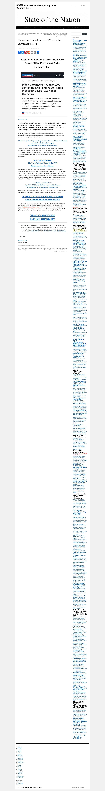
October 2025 (20, 761)
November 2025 (21, 759)
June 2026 (19, 749)
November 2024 (21, 776)
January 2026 (20, 756)
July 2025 (19, 765)
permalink (43, 245)
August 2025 (20, 763)
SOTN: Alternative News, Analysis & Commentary (36, 7)
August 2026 (20, 747)
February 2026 (20, 755)
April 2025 (20, 769)
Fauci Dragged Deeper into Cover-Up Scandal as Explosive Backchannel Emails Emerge (80, 533)
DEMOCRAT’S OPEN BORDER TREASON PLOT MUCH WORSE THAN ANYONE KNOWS (42, 198)
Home (19, 28)
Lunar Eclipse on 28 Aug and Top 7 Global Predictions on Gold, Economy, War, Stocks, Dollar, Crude (80, 192)
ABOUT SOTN (25, 28)
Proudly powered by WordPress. (79, 787)
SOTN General (20, 781)
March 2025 (20, 770)
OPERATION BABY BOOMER (72, 28)
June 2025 (19, 766)
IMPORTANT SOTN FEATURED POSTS (47, 28)
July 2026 (19, 748)
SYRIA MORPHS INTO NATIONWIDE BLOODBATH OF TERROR (48, 231)
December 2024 (20, 774)
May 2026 (19, 751)
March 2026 (20, 754)
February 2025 (20, 772)
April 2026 (20, 752)
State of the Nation (36, 48)
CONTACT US (33, 28)
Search (84, 34)
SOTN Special (31, 245)
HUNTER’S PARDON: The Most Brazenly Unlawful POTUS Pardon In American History (42, 163)
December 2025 (20, 758)
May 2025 (19, 768)
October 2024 (20, 777)
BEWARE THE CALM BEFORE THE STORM (42, 217)
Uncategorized (20, 784)
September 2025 (21, 762)
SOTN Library (61, 28)
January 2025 (20, 773)
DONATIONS (83, 28)
